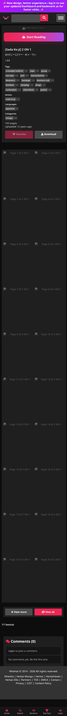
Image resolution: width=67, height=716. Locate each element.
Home (6, 713)
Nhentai (14, 671)
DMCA (44, 679)
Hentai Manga (24, 676)
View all (49, 612)
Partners (26, 679)
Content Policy (43, 683)
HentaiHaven (53, 676)
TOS (36, 679)
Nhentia (9, 676)
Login (11, 650)
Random (33, 713)
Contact (55, 679)
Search (20, 713)
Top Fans (47, 713)
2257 (29, 683)
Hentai (39, 676)
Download (49, 134)
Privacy (20, 683)
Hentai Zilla (11, 679)
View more (20, 612)
